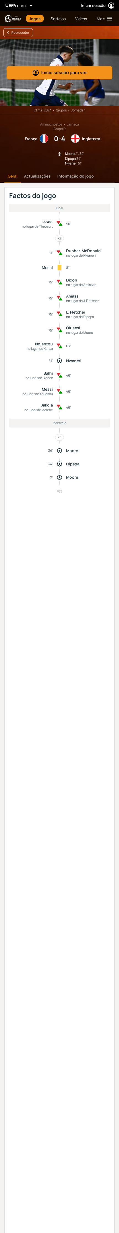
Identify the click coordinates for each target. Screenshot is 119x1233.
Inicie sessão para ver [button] (64, 72)
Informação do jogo (75, 176)
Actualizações (37, 176)
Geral (12, 176)
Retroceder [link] (20, 32)
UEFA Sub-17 (12, 18)
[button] (103, 18)
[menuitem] (35, 18)
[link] (34, 18)
